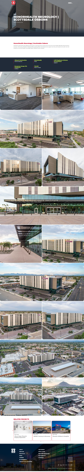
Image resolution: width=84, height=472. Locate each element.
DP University (23, 459)
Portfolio (22, 453)
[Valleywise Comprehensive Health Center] (42, 431)
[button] (12, 430)
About (21, 449)
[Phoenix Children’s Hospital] (23, 431)
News (20, 455)
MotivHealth (41, 455)
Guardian (41, 457)
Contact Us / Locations (25, 461)
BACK (15, 14)
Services (21, 451)
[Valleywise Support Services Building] (61, 431)
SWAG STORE (41, 451)
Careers (21, 457)
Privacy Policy (65, 468)
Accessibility (70, 468)
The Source (41, 449)
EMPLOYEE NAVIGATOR (43, 453)
